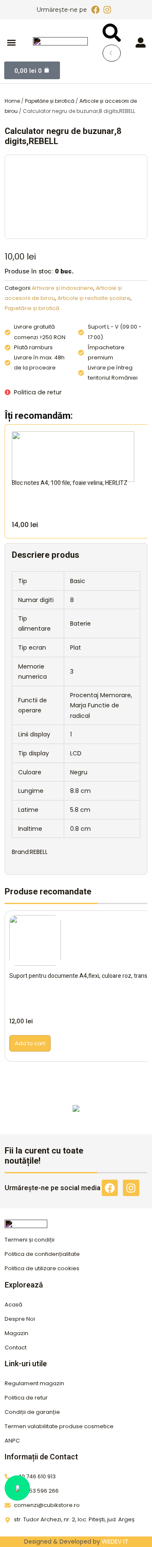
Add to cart (30, 1043)
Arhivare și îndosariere (62, 288)
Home (12, 100)
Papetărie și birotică (49, 100)
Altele (76, 1115)
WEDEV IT (115, 1541)
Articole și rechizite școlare (93, 298)
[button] (11, 42)
